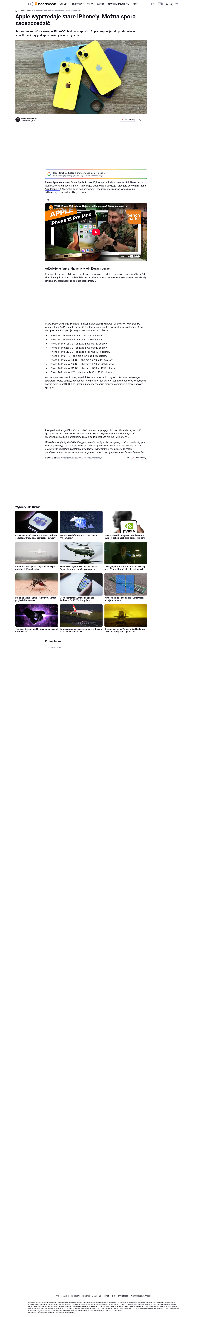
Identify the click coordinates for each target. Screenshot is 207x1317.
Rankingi (100, 4)
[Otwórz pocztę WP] (153, 4)
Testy (90, 4)
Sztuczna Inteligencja (118, 4)
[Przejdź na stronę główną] (30, 6)
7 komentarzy (129, 119)
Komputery (77, 4)
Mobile (63, 4)
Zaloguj (169, 4)
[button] (160, 4)
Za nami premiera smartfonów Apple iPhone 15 (70, 182)
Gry (134, 4)
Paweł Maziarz (27, 118)
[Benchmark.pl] (47, 4)
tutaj (72, 1312)
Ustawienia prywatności (140, 1296)
